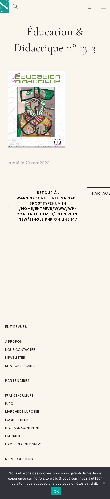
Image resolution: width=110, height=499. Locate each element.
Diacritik (12, 435)
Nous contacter (20, 349)
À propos (13, 341)
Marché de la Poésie (22, 411)
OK (56, 491)
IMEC (9, 403)
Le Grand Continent (22, 427)
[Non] (103, 482)
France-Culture (19, 395)
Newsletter (15, 357)
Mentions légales (20, 365)
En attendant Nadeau (24, 443)
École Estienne (17, 419)
